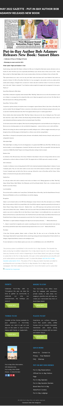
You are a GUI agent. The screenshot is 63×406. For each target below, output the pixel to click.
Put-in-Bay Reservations (41, 370)
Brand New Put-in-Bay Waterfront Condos (41, 388)
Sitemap (41, 359)
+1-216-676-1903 (15, 372)
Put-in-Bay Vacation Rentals (43, 383)
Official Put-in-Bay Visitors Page (42, 374)
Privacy (35, 356)
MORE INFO (12, 305)
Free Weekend (45, 356)
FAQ (34, 359)
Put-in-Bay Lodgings (40, 393)
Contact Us (46, 352)
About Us (36, 352)
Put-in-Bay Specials (40, 380)
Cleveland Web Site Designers (31, 402)
